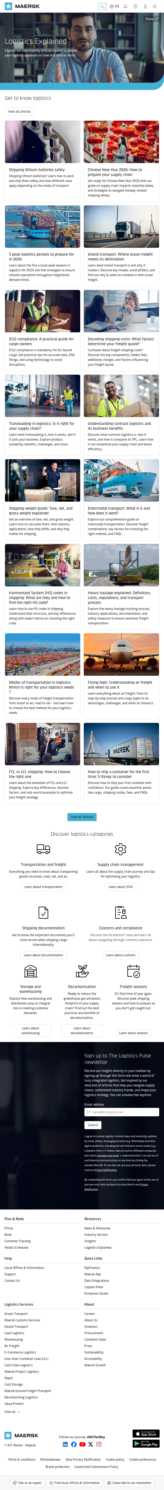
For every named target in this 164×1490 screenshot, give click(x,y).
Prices (8, 1228)
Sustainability (94, 1352)
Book (8, 1235)
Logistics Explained (97, 1247)
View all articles (19, 111)
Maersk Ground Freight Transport (27, 1391)
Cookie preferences (142, 1459)
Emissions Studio (96, 1293)
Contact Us (12, 1281)
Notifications (126, 4)
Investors (91, 1327)
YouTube (82, 1444)
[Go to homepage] (22, 6)
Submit (93, 1125)
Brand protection (58, 1467)
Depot (8, 1378)
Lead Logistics (14, 1333)
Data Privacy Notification (83, 1459)
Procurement (93, 1333)
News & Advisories (97, 1228)
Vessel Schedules (16, 1247)
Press (88, 1346)
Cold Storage (13, 1384)
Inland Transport (16, 1327)
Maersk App (92, 1274)
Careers (89, 1314)
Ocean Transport (16, 1314)
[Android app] (146, 1444)
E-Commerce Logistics (20, 1352)
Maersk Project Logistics (21, 1372)
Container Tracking (17, 1241)
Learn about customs (120, 955)
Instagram (99, 1444)
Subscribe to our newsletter (131, 1483)
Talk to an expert (30, 1483)
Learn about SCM (121, 887)
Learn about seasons (133, 1033)
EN (117, 6)
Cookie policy (115, 1459)
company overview (107, 1155)
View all (10, 1412)
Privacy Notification (105, 1170)
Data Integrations (96, 1281)
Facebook (74, 1444)
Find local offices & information (77, 1483)
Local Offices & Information (24, 1268)
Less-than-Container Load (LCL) (26, 1359)
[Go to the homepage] (21, 1438)
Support (135, 6)
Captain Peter (93, 1287)
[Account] (145, 6)
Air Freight (11, 1346)
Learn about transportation (43, 887)
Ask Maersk (102, 6)
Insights (90, 1241)
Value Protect (14, 1404)
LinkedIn (65, 1444)
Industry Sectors (96, 1235)
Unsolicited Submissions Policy (96, 1467)
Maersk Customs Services (22, 1320)
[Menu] (155, 6)
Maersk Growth (95, 1365)
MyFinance (92, 1268)
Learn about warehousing (31, 1030)
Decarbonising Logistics (21, 1397)
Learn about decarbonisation (82, 1030)
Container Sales (95, 1339)
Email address (94, 1104)
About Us (90, 1320)
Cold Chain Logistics (18, 1365)
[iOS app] (146, 1434)
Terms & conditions (21, 1459)
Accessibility (93, 1359)
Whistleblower (50, 1459)
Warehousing (13, 1339)
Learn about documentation (43, 955)
